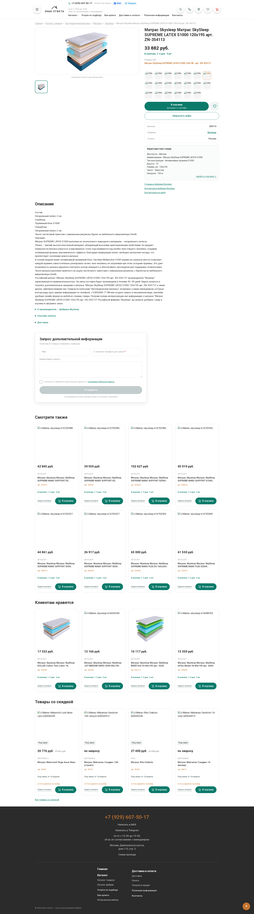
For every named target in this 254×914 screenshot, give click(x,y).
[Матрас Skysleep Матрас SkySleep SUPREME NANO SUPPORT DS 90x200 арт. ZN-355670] (56, 443)
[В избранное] (214, 106)
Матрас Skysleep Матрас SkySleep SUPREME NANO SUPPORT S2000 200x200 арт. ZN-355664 (149, 479)
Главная (102, 869)
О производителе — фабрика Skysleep (58, 309)
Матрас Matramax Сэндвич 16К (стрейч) (101, 764)
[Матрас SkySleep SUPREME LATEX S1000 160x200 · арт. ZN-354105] (207, 85)
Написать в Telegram (127, 830)
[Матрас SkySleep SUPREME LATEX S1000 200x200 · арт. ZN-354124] (197, 95)
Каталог (72, 15)
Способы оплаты (46, 316)
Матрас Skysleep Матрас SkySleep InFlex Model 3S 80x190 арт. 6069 (196, 664)
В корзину (67, 500)
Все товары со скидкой (47, 799)
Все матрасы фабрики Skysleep (159, 188)
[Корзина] (216, 9)
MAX (119, 3)
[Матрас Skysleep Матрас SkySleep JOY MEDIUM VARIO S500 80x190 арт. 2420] (103, 628)
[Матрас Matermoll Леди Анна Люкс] (56, 727)
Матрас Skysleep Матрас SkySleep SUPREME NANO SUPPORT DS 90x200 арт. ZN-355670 (56, 479)
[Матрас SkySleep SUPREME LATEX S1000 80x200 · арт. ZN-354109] (158, 75)
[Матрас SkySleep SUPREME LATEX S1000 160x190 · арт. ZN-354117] (187, 85)
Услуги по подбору (91, 15)
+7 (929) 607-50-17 (82, 3)
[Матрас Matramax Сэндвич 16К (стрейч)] (103, 727)
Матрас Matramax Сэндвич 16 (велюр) (194, 764)
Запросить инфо (181, 115)
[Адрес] (198, 9)
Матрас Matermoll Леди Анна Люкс (56, 762)
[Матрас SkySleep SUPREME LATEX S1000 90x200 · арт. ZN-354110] (187, 75)
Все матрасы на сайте (155, 192)
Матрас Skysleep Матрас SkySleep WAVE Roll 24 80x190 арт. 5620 (149, 664)
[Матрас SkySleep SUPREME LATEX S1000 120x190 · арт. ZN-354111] (197, 75)
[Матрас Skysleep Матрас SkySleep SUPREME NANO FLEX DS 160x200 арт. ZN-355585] (150, 529)
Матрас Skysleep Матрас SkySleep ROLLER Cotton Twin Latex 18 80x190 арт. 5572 (56, 664)
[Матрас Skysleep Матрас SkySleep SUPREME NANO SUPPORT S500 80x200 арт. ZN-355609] (103, 529)
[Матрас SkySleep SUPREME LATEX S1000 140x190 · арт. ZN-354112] (158, 85)
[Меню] (37, 9)
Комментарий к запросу (50, 359)
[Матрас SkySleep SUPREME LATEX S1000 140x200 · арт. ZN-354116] (178, 85)
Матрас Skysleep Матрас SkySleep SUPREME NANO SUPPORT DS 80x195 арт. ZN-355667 (102, 479)
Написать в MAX (127, 824)
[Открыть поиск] (180, 9)
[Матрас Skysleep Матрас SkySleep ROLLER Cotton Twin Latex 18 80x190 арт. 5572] (56, 628)
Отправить (90, 390)
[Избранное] (207, 9)
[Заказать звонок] (189, 9)
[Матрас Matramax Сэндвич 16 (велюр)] (197, 727)
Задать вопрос (44, 500)
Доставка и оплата (129, 15)
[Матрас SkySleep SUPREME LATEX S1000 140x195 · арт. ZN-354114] (168, 85)
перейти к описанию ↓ (206, 176)
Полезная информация (156, 15)
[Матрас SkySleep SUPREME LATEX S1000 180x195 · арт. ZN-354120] (158, 95)
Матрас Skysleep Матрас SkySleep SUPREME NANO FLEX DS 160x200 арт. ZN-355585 (149, 565)
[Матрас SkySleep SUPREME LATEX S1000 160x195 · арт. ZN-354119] (197, 85)
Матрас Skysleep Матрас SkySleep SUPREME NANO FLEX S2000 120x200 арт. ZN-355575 (196, 565)
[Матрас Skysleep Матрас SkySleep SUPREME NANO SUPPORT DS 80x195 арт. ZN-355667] (103, 443)
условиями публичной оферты (101, 382)
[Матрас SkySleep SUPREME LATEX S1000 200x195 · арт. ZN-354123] (187, 95)
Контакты (177, 15)
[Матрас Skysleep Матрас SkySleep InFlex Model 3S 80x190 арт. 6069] (197, 628)
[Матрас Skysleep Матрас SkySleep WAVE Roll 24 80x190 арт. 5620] (150, 628)
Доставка (42, 322)
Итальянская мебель (108, 900)
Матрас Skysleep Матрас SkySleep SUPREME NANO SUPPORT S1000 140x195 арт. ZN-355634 (196, 479)
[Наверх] (246, 906)
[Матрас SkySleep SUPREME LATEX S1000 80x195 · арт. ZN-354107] (148, 75)
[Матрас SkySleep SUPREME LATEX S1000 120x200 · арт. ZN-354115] (148, 85)
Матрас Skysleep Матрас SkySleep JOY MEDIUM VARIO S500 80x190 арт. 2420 (102, 664)
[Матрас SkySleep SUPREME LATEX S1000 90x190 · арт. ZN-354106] (168, 75)
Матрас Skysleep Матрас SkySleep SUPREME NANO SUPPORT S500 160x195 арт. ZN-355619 (56, 565)
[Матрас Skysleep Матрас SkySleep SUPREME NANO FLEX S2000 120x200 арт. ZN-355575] (197, 529)
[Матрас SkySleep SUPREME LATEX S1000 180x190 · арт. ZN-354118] (148, 95)
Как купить (110, 15)
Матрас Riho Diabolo (142, 762)
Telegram (132, 3)
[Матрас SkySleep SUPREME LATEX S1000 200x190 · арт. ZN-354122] (178, 95)
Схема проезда (127, 854)
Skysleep (211, 132)
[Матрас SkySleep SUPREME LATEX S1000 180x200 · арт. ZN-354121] (168, 95)
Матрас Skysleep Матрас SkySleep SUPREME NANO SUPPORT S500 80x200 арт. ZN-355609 (102, 565)
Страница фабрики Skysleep (158, 184)
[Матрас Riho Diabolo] (150, 727)
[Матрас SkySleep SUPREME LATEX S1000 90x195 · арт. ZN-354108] (178, 75)
